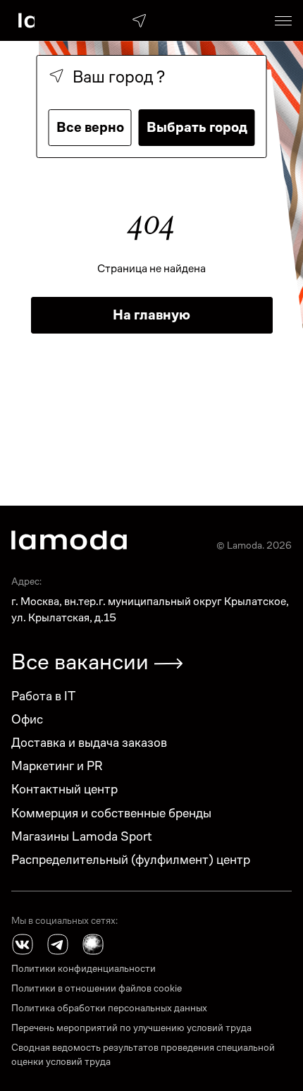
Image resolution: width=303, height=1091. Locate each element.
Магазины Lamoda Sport (81, 836)
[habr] (93, 944)
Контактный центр (64, 789)
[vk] (22, 944)
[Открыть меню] (283, 20)
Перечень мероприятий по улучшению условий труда (131, 1027)
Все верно (90, 127)
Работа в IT (43, 696)
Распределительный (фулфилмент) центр (130, 859)
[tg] (58, 944)
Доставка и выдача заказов (89, 742)
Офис (27, 719)
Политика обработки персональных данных (109, 1007)
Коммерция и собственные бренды (111, 813)
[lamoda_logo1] (69, 540)
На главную (151, 315)
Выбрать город (197, 127)
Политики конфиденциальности (83, 968)
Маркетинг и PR (57, 765)
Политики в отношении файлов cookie (96, 988)
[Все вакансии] (168, 663)
